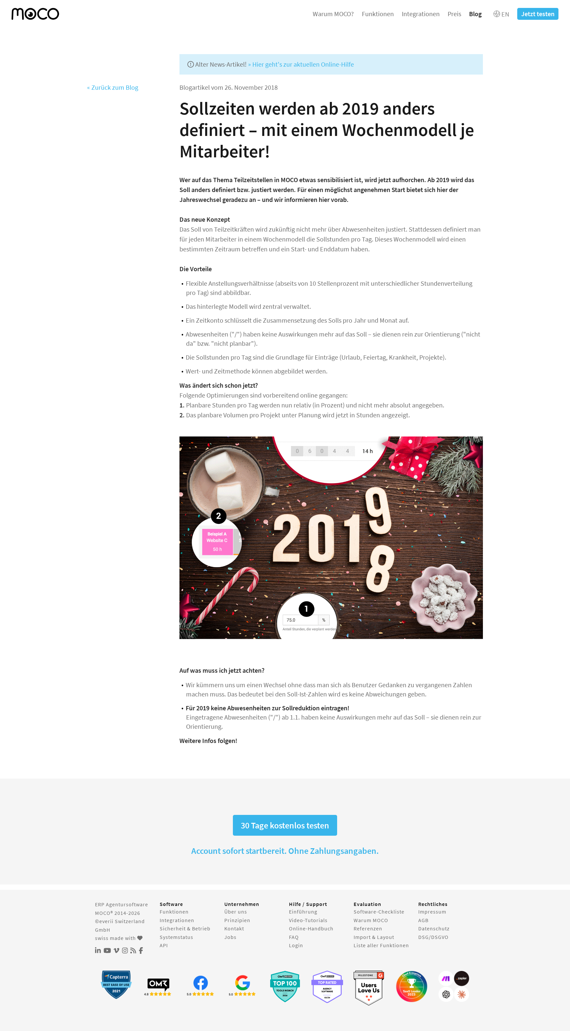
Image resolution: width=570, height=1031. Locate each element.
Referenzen (368, 928)
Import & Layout (374, 937)
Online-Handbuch (311, 928)
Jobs (230, 937)
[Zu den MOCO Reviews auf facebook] (200, 986)
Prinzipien (237, 920)
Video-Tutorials (308, 920)
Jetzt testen (537, 14)
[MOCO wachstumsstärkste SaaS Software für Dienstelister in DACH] (412, 986)
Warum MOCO (371, 920)
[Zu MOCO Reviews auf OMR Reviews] (285, 986)
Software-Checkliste (379, 911)
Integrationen (421, 14)
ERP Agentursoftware (121, 904)
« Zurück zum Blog (112, 87)
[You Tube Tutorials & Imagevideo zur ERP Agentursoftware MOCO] (107, 951)
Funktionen (378, 14)
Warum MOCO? (333, 14)
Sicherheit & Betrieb (185, 928)
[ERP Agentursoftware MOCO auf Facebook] (141, 951)
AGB (423, 920)
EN (504, 14)
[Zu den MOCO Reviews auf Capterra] (116, 985)
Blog (475, 14)
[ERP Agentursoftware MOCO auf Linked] (98, 951)
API (164, 945)
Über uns (235, 911)
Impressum (432, 911)
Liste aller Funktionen (381, 945)
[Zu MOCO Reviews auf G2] (369, 988)
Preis (454, 14)
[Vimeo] (116, 951)
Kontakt (234, 928)
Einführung (303, 911)
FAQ (294, 937)
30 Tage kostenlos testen (285, 825)
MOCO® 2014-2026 (117, 913)
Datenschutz (434, 928)
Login (296, 945)
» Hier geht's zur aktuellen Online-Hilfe (301, 64)
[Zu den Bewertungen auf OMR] (158, 986)
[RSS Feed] (133, 951)
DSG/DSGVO (433, 937)
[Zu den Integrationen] (454, 986)
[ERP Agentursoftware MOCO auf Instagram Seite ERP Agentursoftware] (125, 951)
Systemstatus (176, 937)
